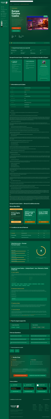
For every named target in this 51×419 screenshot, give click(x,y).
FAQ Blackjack (3, 16)
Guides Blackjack (4, 13)
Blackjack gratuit (47, 410)
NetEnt (12, 285)
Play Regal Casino (35, 409)
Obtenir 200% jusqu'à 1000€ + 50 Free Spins (37, 375)
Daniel (41, 78)
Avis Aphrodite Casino (28, 391)
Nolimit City (16, 285)
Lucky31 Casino (34, 408)
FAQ (45, 409)
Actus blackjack (46, 408)
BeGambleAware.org (25, 315)
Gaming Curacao (33, 314)
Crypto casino (40, 409)
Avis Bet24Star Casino (41, 391)
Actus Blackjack (3, 14)
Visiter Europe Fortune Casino (20, 375)
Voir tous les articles (46, 399)
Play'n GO (20, 285)
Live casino (40, 408)
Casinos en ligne (16, 4)
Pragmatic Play (24, 285)
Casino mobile (40, 410)
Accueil (2, 6)
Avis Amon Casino (15, 391)
